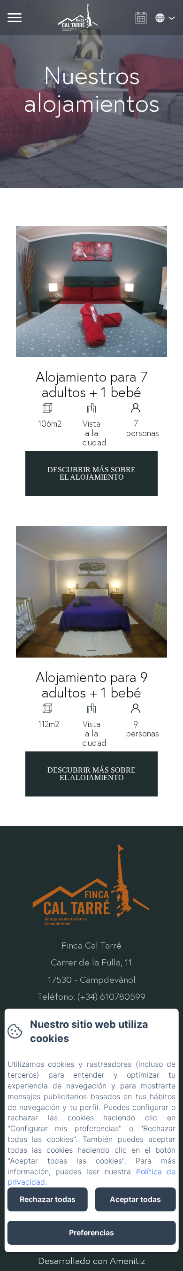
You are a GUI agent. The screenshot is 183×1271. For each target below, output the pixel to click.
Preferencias (91, 1232)
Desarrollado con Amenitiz (91, 1260)
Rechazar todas (48, 1199)
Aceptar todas (135, 1199)
